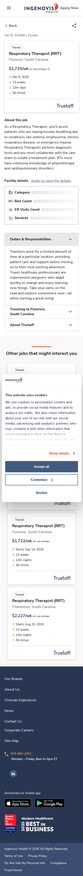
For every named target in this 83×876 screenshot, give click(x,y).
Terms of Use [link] (13, 856)
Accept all (41, 466)
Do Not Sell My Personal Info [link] (24, 863)
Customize (39, 480)
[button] (41, 239)
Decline (41, 493)
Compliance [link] (58, 863)
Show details (59, 453)
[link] (41, 8)
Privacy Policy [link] (37, 856)
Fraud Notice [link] (13, 870)
